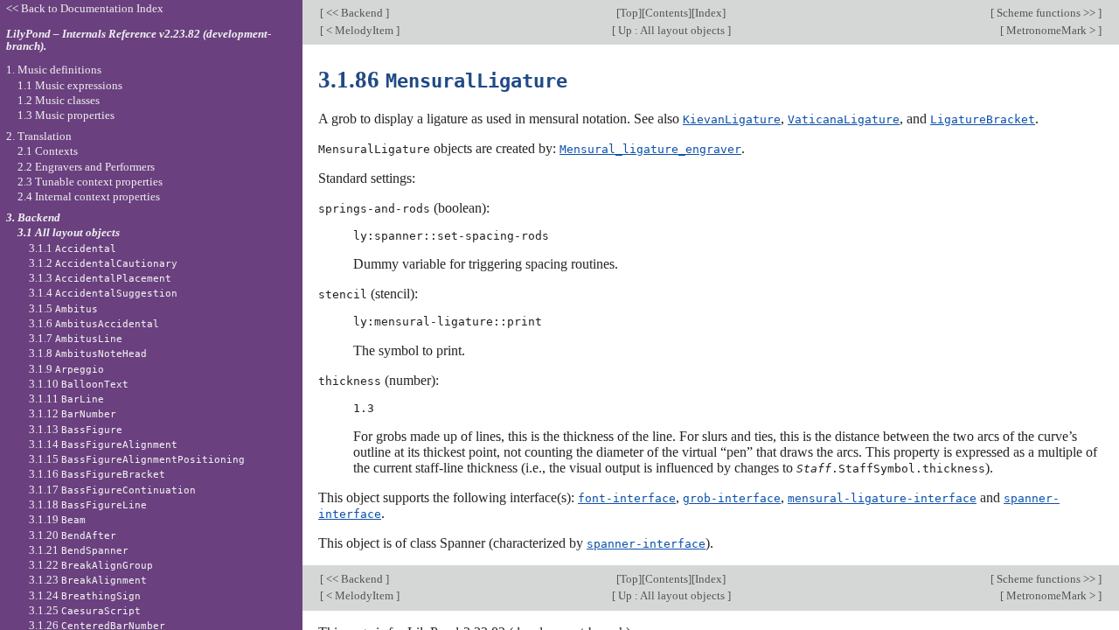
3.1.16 (97, 473)
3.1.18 (88, 504)
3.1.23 (88, 579)
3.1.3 (100, 277)
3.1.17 (112, 489)
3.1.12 (72, 413)
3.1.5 (63, 308)
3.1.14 (103, 444)
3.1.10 (79, 383)
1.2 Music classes (58, 100)
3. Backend (33, 217)
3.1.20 (72, 535)
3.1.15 (137, 459)
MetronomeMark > (1051, 30)
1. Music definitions (53, 69)
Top (629, 12)
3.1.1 (72, 248)
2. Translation (39, 136)
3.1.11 (66, 398)
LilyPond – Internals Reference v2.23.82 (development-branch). (138, 40)
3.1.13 (75, 429)
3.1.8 (88, 353)
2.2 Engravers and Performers (86, 166)
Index (708, 12)
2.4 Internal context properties (88, 196)
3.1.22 (91, 564)
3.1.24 (85, 595)
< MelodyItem (359, 30)
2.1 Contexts (47, 151)
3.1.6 (94, 323)
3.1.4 (103, 292)
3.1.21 (79, 549)
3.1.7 (75, 338)
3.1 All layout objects (68, 232)
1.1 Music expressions (69, 85)
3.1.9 (66, 368)
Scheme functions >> (1046, 12)
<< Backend (354, 12)
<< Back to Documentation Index (84, 8)
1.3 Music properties (66, 115)
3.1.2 (103, 263)
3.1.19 (57, 519)
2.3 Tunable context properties (90, 181)
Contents (666, 12)
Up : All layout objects (671, 30)
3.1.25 (85, 610)
